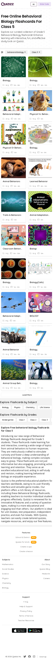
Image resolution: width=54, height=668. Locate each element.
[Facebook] (29, 656)
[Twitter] (24, 656)
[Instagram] (34, 656)
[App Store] (19, 630)
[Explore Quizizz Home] (7, 4)
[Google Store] (35, 630)
